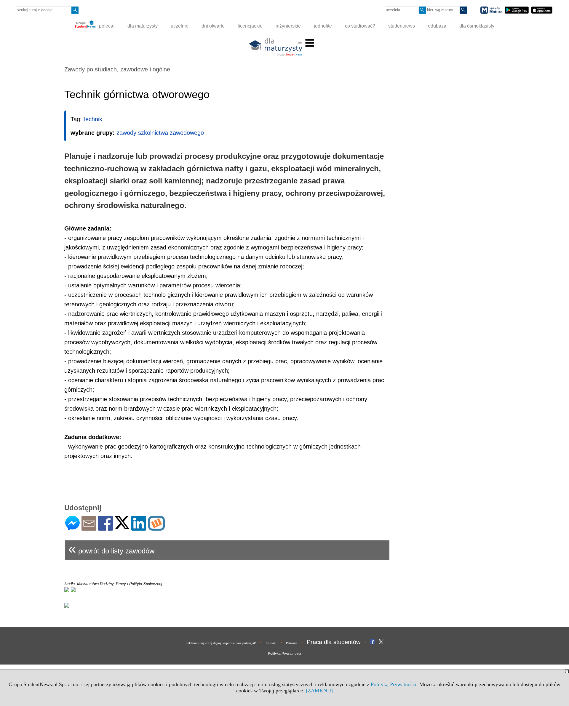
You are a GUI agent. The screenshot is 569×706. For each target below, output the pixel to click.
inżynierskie (288, 25)
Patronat (291, 643)
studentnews (401, 25)
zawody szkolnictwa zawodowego (160, 132)
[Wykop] (156, 528)
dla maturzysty (142, 25)
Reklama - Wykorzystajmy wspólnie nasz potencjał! (221, 643)
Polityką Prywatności (393, 684)
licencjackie (250, 25)
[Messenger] (72, 528)
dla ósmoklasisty (476, 25)
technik (93, 119)
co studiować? (360, 25)
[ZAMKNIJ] (319, 691)
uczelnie (179, 25)
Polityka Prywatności (284, 653)
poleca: (106, 25)
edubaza (437, 25)
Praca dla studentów (333, 642)
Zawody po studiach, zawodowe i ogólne (117, 69)
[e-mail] (88, 528)
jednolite (323, 25)
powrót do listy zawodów (111, 548)
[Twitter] (122, 527)
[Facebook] (105, 528)
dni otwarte (213, 25)
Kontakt (271, 643)
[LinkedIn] (138, 528)
